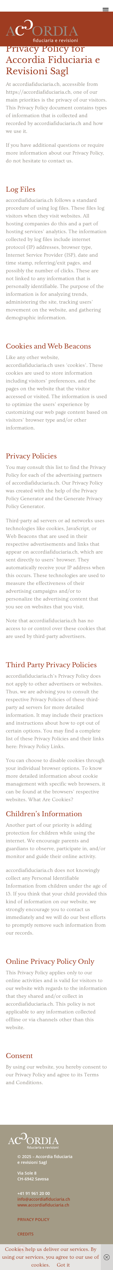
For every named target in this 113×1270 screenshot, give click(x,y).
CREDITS (25, 1234)
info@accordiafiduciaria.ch (43, 1199)
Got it (63, 1265)
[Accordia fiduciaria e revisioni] (42, 39)
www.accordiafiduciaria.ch (43, 1205)
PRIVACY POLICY (33, 1219)
